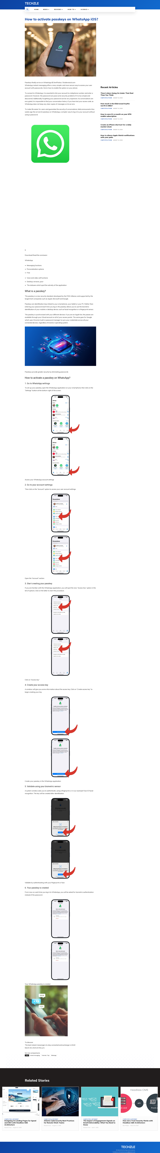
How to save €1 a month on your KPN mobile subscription (116, 115)
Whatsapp (53, 1055)
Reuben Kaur (7, 1127)
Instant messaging (35, 1055)
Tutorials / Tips (45, 1055)
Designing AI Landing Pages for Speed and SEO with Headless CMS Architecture (20, 1123)
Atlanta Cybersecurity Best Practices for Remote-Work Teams (59, 1122)
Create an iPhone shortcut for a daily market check (116, 126)
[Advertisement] (118, 51)
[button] (27, 9)
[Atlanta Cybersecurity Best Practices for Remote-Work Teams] (60, 1101)
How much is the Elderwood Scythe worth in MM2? (115, 105)
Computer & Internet (11, 1119)
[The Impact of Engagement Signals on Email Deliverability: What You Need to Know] (99, 1101)
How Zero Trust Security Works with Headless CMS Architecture (138, 1122)
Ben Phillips (126, 1125)
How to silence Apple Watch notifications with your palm (117, 136)
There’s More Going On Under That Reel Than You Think (117, 94)
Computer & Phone (106, 98)
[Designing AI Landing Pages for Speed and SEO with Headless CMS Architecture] (20, 1101)
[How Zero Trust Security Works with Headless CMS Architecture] (139, 1101)
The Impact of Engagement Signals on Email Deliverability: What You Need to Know (99, 1123)
